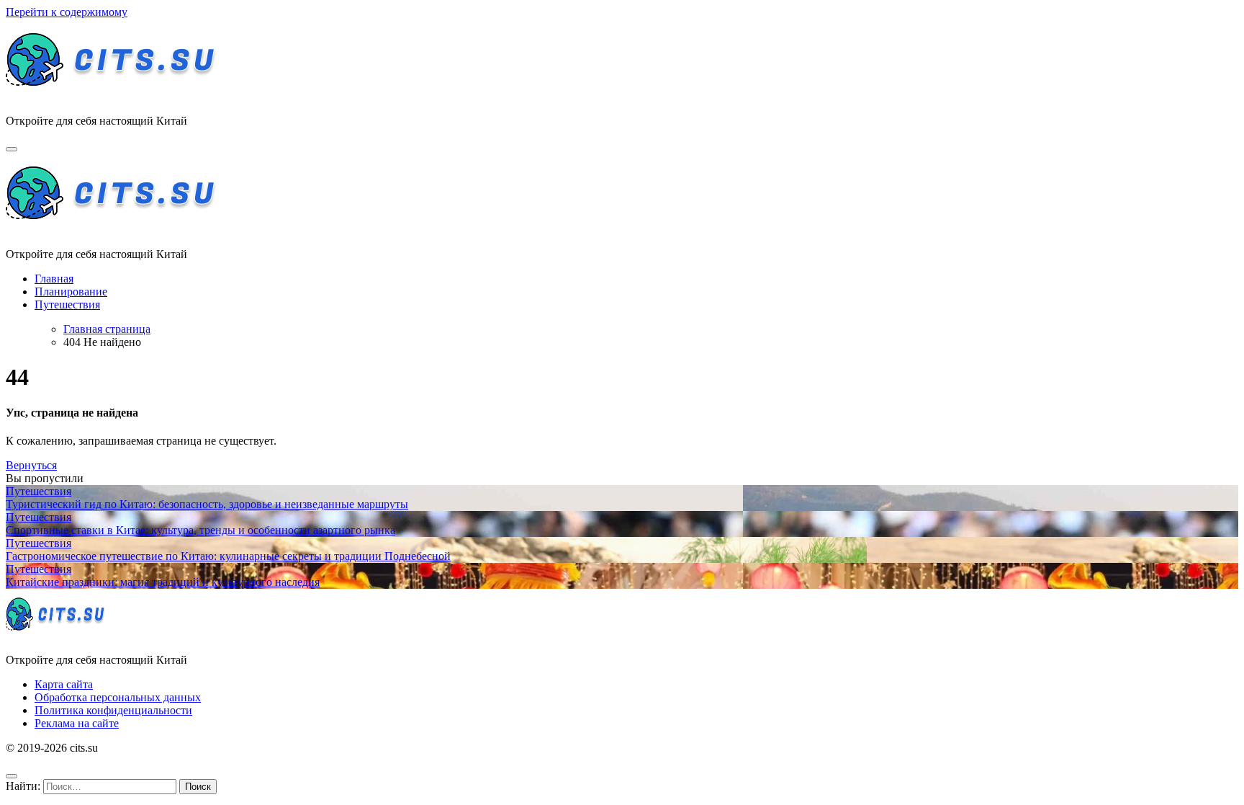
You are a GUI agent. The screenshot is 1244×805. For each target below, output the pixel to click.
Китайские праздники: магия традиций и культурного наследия (163, 582)
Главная (54, 278)
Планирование (71, 291)
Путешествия (67, 304)
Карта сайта (64, 684)
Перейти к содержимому (66, 12)
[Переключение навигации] (11, 149)
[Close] (11, 776)
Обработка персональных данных (118, 697)
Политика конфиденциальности (113, 710)
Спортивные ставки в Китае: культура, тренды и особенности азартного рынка (200, 530)
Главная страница (106, 329)
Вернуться (31, 465)
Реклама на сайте (77, 723)
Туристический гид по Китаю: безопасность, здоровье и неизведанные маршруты (207, 504)
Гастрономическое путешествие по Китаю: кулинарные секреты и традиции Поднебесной (228, 556)
